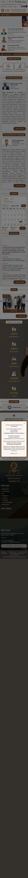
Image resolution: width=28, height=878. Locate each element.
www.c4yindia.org (20, 438)
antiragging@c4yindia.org (9, 438)
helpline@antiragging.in (9, 433)
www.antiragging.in (19, 433)
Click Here (14, 450)
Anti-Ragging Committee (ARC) (14, 444)
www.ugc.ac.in (14, 453)
